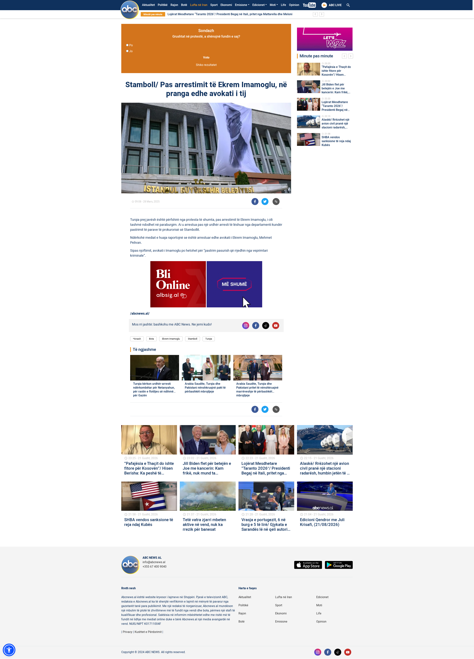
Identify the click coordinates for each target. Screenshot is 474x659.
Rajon (174, 5)
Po (131, 45)
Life (283, 5)
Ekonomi (226, 5)
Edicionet (258, 5)
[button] (9, 650)
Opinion (294, 5)
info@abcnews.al (154, 562)
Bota (151, 339)
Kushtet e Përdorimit (148, 632)
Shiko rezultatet (206, 65)
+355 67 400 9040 (154, 566)
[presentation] (345, 57)
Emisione (241, 5)
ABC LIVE (335, 5)
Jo (131, 51)
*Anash (137, 339)
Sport (214, 5)
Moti (273, 5)
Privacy (127, 632)
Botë (184, 5)
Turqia (208, 339)
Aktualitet (148, 5)
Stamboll (192, 339)
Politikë (163, 5)
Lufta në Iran (198, 5)
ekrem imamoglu (171, 339)
